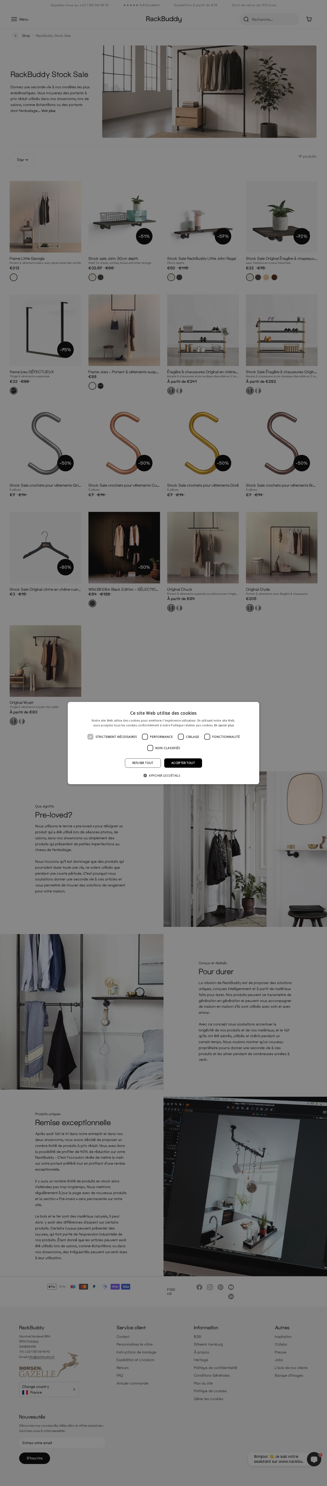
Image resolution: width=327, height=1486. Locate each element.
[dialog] (163, 743)
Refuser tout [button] (142, 763)
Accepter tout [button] (183, 763)
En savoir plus (224, 725)
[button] (163, 775)
